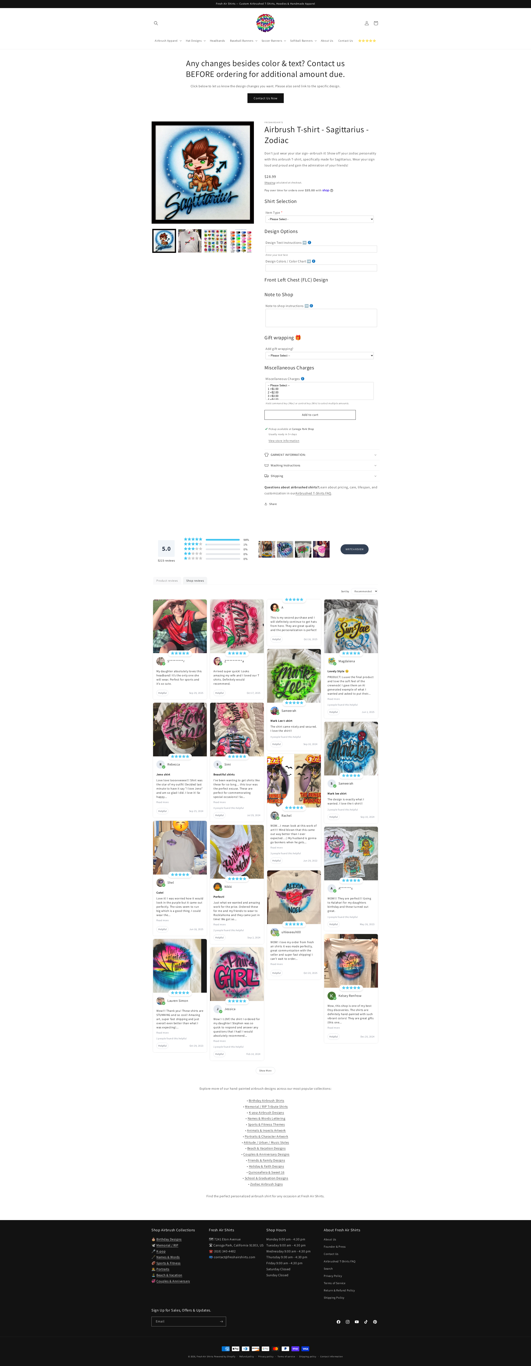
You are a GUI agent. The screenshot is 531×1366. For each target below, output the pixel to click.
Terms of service (286, 1356)
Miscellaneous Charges (283, 379)
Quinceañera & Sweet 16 (266, 1172)
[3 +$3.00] (319, 396)
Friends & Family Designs (266, 1160)
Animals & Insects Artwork (266, 1130)
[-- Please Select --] (319, 385)
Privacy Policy (333, 1276)
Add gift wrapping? (280, 349)
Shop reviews (195, 580)
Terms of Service (335, 1283)
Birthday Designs (169, 1239)
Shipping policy (307, 1356)
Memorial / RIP (167, 1245)
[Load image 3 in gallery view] (215, 240)
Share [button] (273, 504)
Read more (162, 802)
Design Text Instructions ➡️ (286, 242)
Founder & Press (335, 1246)
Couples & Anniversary (173, 1281)
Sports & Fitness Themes (266, 1124)
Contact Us (331, 1254)
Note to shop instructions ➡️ (287, 306)
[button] (156, 23)
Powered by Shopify (224, 1356)
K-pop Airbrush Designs (266, 1112)
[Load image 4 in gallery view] (241, 240)
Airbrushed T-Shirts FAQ (313, 493)
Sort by (345, 591)
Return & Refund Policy (339, 1290)
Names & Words (168, 1257)
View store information (284, 441)
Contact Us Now (266, 98)
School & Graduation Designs (266, 1178)
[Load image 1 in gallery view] (164, 240)
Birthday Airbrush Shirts (266, 1100)
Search (328, 1268)
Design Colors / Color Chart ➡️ (288, 261)
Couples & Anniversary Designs (266, 1154)
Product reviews (167, 580)
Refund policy (246, 1356)
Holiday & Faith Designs (266, 1166)
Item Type (273, 212)
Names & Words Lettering (266, 1118)
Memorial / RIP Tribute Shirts (266, 1106)
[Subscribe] (221, 1321)
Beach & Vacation (169, 1275)
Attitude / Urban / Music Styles (266, 1142)
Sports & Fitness (168, 1263)
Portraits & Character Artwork (266, 1136)
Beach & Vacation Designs (266, 1148)
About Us (330, 1239)
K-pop (161, 1251)
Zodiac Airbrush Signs (266, 1184)
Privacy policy (266, 1356)
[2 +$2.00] (319, 392)
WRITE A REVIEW (354, 549)
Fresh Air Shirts (205, 1356)
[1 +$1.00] (319, 389)
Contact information (331, 1356)
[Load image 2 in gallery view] (189, 240)
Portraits (162, 1269)
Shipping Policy (334, 1297)
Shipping (269, 182)
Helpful (162, 692)
